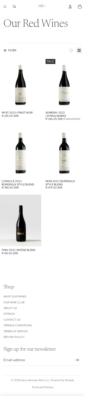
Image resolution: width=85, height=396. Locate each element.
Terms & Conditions (17, 325)
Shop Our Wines (14, 296)
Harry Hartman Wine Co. (35, 380)
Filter (12, 50)
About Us (10, 308)
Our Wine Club (13, 302)
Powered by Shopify (62, 380)
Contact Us (11, 319)
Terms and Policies (42, 387)
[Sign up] (77, 360)
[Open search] (14, 6)
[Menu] (5, 7)
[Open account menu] (70, 6)
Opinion (9, 314)
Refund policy (14, 337)
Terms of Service (15, 331)
